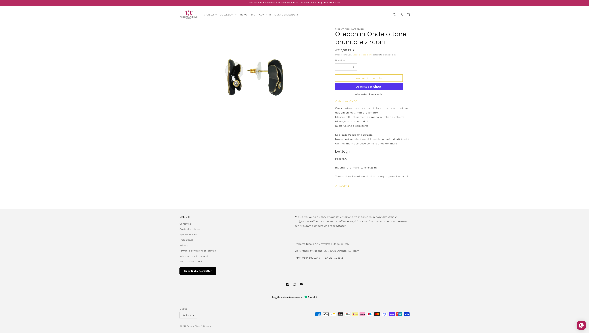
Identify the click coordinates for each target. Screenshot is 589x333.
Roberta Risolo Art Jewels (199, 326)
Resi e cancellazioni (190, 261)
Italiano (187, 315)
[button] (210, 14)
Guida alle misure (189, 229)
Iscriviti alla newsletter (198, 271)
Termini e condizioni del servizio (198, 250)
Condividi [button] (344, 186)
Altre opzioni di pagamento (369, 94)
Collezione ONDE (346, 101)
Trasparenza (186, 239)
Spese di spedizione (362, 55)
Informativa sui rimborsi (193, 256)
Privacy (183, 245)
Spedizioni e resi (188, 234)
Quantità (340, 60)
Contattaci (185, 223)
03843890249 (311, 257)
